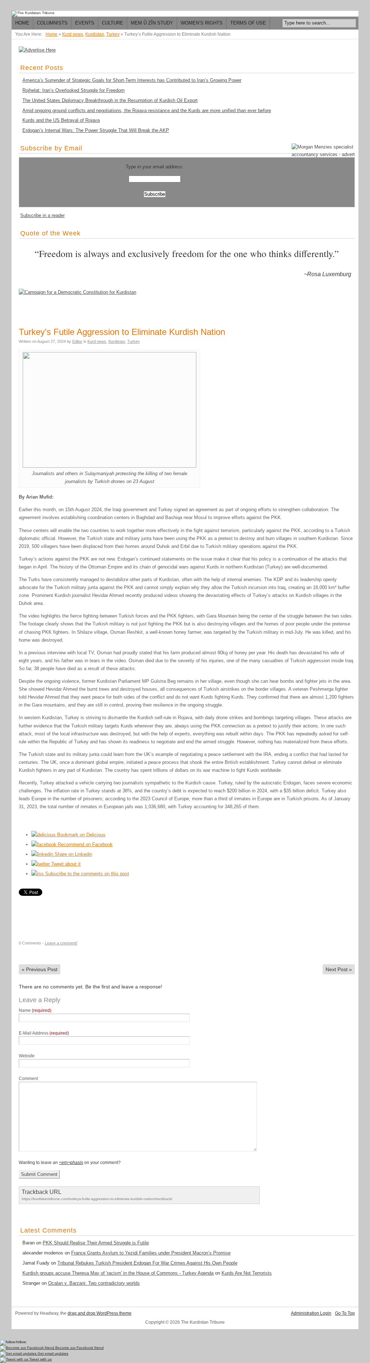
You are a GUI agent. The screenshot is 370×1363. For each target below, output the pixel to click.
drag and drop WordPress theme (100, 1313)
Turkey (113, 34)
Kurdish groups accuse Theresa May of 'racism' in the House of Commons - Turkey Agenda (118, 1273)
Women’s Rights (202, 23)
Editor (77, 341)
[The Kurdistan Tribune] (33, 14)
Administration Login (311, 1313)
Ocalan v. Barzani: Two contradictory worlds (94, 1283)
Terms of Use (248, 23)
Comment (28, 1078)
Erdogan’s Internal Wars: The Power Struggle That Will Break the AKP (95, 130)
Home (22, 23)
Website (27, 1055)
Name (35, 1010)
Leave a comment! (61, 943)
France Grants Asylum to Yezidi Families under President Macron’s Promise (151, 1253)
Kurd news (72, 34)
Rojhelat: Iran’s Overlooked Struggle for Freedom (73, 90)
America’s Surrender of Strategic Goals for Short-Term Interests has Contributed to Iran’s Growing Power (131, 80)
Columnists (52, 23)
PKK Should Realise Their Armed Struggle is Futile (96, 1242)
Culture (112, 23)
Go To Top (345, 1313)
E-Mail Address (44, 1033)
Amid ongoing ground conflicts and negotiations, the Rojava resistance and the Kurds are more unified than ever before (146, 110)
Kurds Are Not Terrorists (246, 1273)
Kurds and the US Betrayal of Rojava (61, 120)
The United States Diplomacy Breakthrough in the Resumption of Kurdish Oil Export (110, 100)
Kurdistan (94, 34)
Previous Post (39, 969)
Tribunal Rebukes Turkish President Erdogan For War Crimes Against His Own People (147, 1263)
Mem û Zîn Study (152, 23)
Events (84, 23)
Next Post (339, 969)
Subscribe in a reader (42, 215)
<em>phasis (71, 1162)
